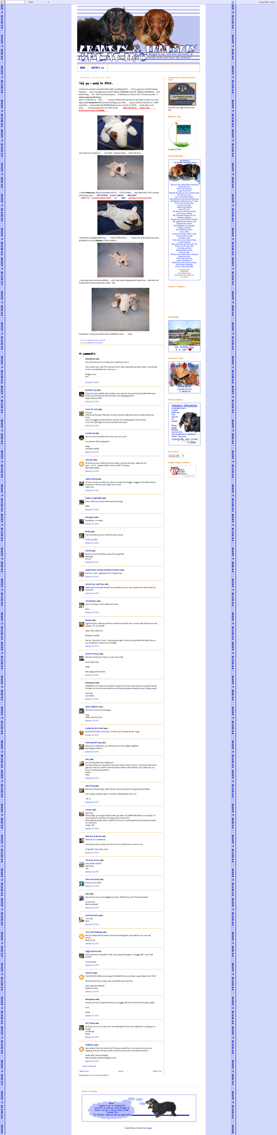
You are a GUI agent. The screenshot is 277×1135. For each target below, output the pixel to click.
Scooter (88, 810)
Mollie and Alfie (91, 540)
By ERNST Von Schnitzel (94, 343)
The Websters (90, 601)
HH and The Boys (92, 654)
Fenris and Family (92, 879)
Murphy (88, 620)
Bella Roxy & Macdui (93, 836)
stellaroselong (91, 479)
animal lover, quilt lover (94, 584)
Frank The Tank (91, 409)
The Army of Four (92, 860)
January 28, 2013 (92, 1061)
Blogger (149, 1128)
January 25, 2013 (92, 992)
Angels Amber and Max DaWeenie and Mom (102, 570)
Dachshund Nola (92, 915)
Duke (87, 894)
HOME (82, 68)
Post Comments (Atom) (99, 1075)
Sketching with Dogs (93, 743)
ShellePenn (89, 1045)
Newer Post (84, 1071)
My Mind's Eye (90, 390)
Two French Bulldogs (93, 932)
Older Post (157, 1071)
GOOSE (88, 551)
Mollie (87, 532)
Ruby (87, 759)
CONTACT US (97, 68)
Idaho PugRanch (92, 707)
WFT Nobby (90, 1023)
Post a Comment (89, 1066)
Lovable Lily (90, 433)
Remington (89, 517)
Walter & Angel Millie (93, 498)
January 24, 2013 (92, 382)
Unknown (89, 460)
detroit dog (89, 786)
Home (120, 1071)
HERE (123, 198)
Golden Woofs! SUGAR (94, 728)
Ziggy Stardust (91, 951)
